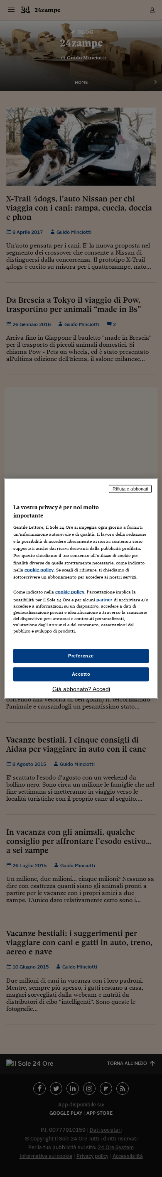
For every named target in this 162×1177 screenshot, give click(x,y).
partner (104, 599)
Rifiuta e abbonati (130, 488)
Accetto (81, 674)
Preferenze (81, 655)
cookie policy (39, 569)
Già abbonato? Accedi (81, 688)
